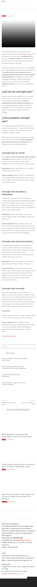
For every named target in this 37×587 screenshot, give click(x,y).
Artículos (4, 501)
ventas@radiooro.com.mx (15, 573)
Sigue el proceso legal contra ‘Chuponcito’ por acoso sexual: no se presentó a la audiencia (18, 496)
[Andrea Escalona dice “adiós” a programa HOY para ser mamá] (32, 360)
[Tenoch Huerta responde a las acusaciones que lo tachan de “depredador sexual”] (18, 453)
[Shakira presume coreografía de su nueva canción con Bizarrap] (32, 384)
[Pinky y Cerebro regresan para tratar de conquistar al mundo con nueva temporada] (32, 368)
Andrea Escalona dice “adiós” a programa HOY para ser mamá (14, 359)
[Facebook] (11, 45)
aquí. (30, 560)
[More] (27, 45)
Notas (3, 439)
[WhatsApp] (23, 45)
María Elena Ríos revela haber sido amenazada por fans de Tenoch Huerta (17, 435)
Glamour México (11, 336)
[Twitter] (15, 45)
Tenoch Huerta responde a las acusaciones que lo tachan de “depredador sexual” (18, 465)
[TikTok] (21, 517)
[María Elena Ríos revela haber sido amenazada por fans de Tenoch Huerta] (18, 423)
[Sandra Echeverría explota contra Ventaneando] (32, 376)
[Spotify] (16, 517)
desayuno (24, 54)
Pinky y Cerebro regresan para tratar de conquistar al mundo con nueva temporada (14, 367)
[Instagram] (12, 517)
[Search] (33, 347)
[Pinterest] (19, 45)
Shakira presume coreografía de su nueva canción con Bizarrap (13, 384)
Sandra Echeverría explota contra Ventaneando (11, 375)
